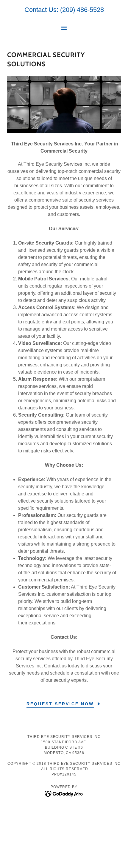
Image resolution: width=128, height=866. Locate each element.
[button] (64, 28)
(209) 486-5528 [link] (82, 9)
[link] (64, 793)
